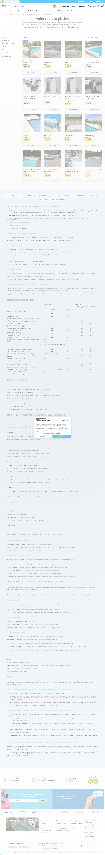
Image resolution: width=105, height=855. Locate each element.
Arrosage (20, 11)
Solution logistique (99, 1)
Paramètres (43, 436)
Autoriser (61, 436)
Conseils (60, 11)
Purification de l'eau (33, 11)
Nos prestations (48, 11)
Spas (11, 11)
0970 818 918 (8, 2)
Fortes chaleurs (81, 11)
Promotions (70, 11)
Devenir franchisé (82, 1)
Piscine (3, 11)
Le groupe (91, 1)
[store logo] (7, 6)
